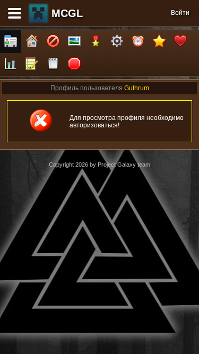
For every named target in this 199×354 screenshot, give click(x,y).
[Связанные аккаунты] (180, 41)
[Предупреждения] (74, 64)
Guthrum (136, 88)
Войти (180, 12)
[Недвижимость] (31, 41)
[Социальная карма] (10, 64)
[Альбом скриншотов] (74, 41)
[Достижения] (95, 41)
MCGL (67, 13)
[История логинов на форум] (53, 64)
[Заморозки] (138, 41)
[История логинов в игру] (31, 64)
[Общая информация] (10, 41)
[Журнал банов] (53, 41)
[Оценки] (159, 41)
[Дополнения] (116, 41)
